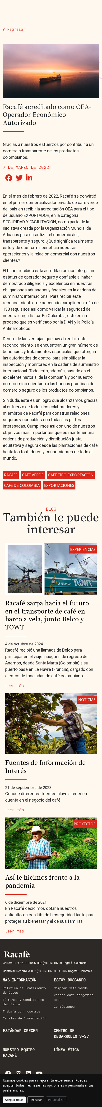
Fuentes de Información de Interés (45, 767)
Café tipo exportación (70, 475)
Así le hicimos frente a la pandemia (42, 882)
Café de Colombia (22, 485)
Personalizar (56, 1100)
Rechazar (36, 1100)
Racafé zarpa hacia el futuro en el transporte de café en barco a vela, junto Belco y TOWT (47, 615)
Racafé (11, 475)
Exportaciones (59, 485)
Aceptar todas (14, 1100)
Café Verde (33, 475)
